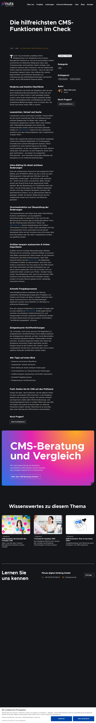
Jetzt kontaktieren (18, 422)
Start (11, 48)
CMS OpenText (15, 225)
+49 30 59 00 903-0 (52, 577)
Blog (17, 48)
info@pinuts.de (70, 577)
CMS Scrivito (33, 260)
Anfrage (89, 575)
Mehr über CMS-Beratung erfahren (24, 477)
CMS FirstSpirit (24, 130)
